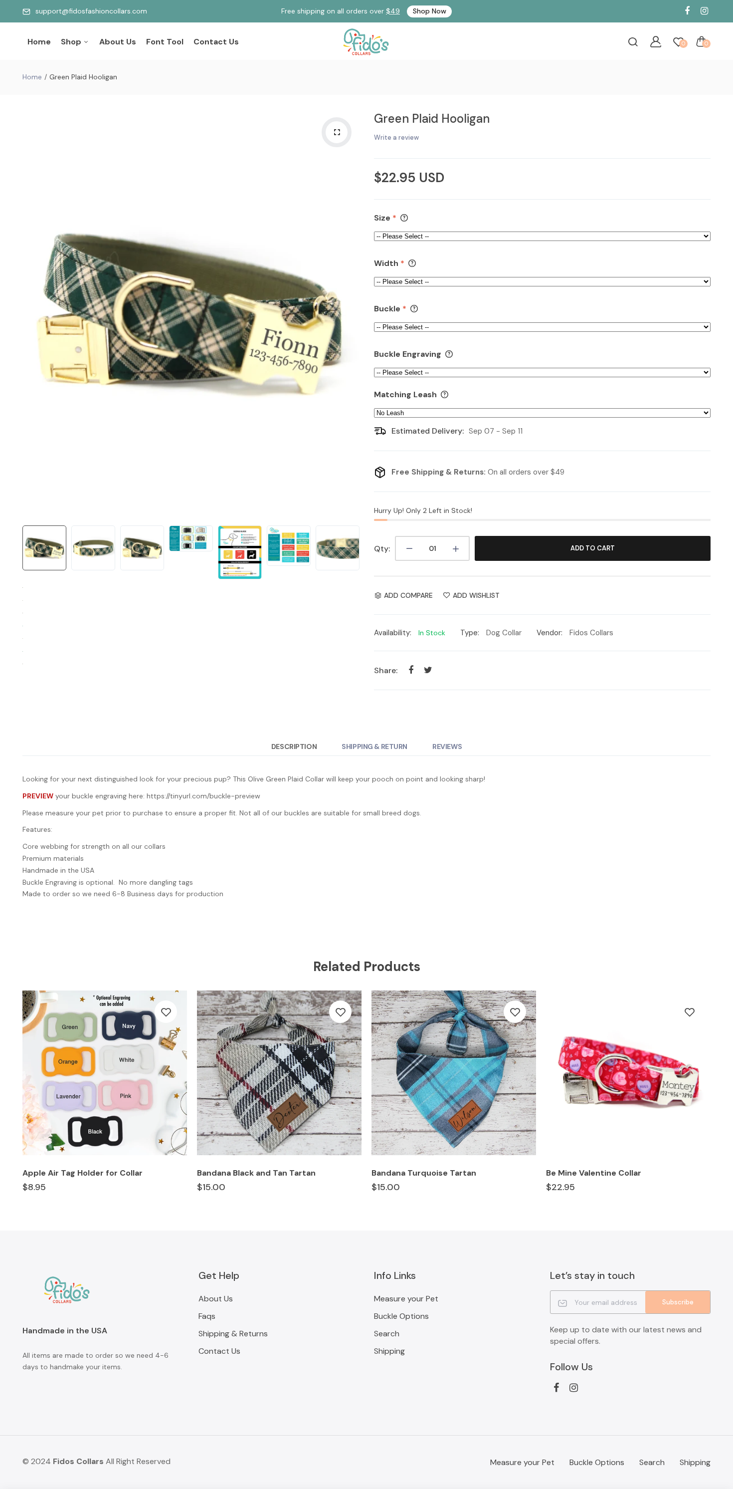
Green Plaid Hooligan (432, 118)
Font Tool (164, 41)
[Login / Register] (656, 41)
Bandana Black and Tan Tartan (256, 1173)
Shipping (389, 1351)
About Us (117, 41)
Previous (32, 313)
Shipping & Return (374, 746)
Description (294, 746)
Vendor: (549, 633)
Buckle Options (401, 1316)
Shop (72, 41)
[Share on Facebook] (410, 670)
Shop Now (429, 10)
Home (39, 41)
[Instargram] (704, 11)
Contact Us (216, 41)
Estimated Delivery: (427, 431)
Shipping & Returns (233, 1333)
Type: (469, 633)
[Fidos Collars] (366, 41)
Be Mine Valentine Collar (593, 1173)
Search (386, 1333)
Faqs (206, 1316)
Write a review (396, 137)
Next (349, 313)
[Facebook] (687, 11)
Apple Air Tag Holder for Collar (82, 1173)
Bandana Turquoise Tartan (423, 1173)
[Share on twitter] (428, 670)
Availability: (392, 633)
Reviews (447, 746)
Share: (385, 670)
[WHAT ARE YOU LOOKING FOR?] (633, 41)
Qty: (382, 548)
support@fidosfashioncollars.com (91, 10)
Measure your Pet (406, 1298)
